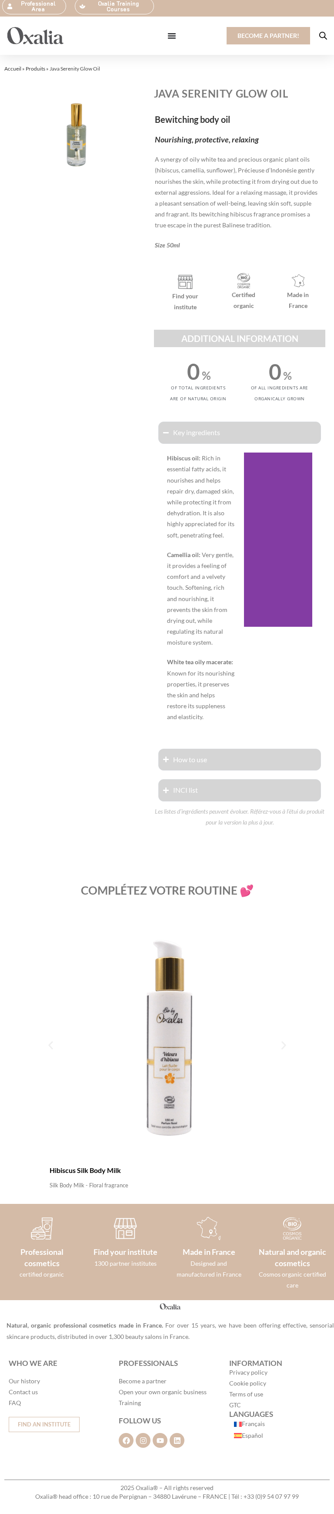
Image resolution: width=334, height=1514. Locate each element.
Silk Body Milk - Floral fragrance (89, 1185)
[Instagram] (143, 1440)
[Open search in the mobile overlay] (323, 35)
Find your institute (125, 1252)
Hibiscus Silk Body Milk (85, 1170)
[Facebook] (126, 1440)
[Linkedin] (177, 1440)
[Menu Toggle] (171, 35)
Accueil (12, 68)
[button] (50, 1045)
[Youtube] (160, 1440)
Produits (35, 68)
